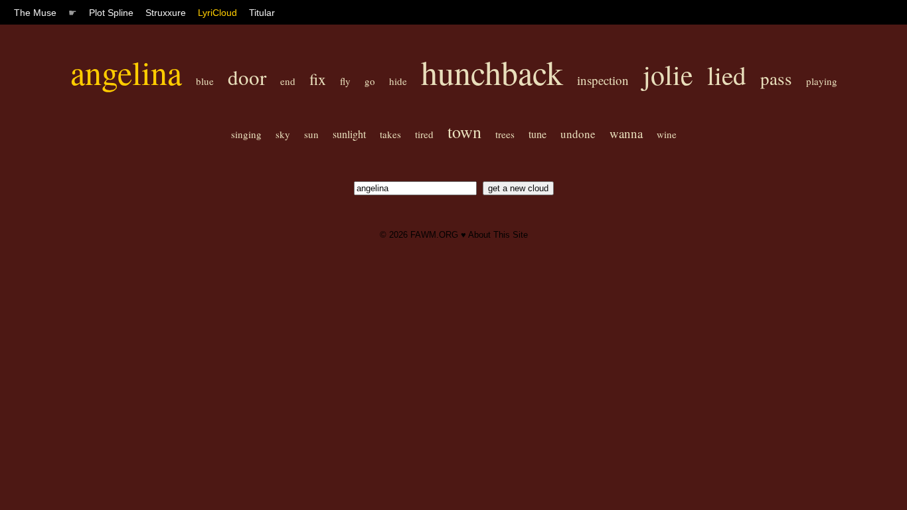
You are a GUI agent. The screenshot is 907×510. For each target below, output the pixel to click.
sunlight (349, 134)
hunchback (492, 72)
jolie (668, 74)
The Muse (35, 12)
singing (246, 134)
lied (726, 75)
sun (311, 134)
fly (345, 81)
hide (398, 81)
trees (505, 134)
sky (283, 134)
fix (317, 79)
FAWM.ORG (434, 235)
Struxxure (165, 12)
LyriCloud (217, 12)
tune (537, 134)
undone (578, 133)
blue (205, 81)
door (247, 77)
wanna (626, 133)
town (464, 131)
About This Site (498, 235)
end (287, 81)
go (370, 81)
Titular (262, 12)
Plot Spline (111, 12)
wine (667, 134)
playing (821, 81)
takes (390, 134)
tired (424, 134)
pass (776, 78)
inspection (603, 80)
